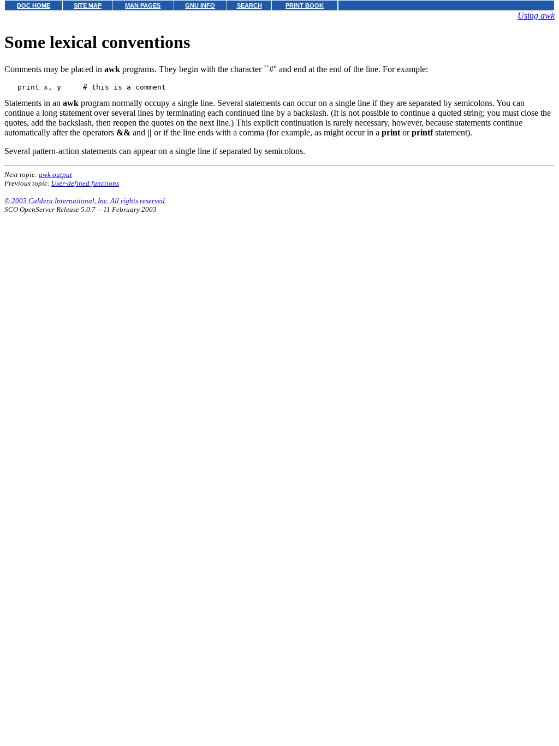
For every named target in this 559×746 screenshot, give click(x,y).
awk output (55, 174)
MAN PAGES (142, 5)
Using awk (536, 15)
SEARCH (249, 5)
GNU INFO (200, 5)
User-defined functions (85, 183)
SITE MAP (88, 5)
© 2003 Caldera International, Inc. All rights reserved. (85, 201)
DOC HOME (33, 5)
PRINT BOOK (305, 5)
